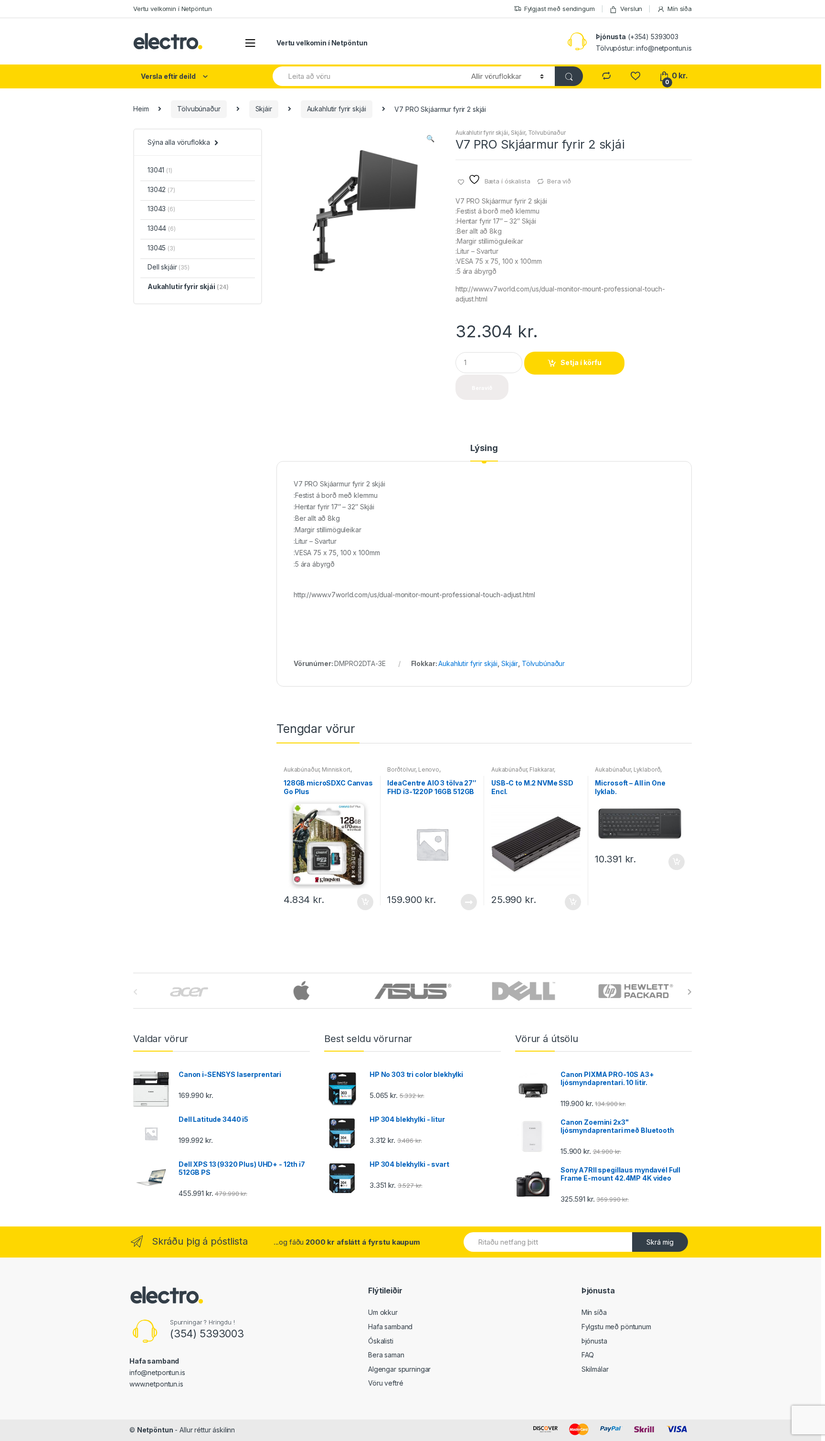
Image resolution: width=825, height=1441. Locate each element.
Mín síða (679, 8)
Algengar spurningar (399, 1369)
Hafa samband (390, 1327)
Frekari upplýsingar (468, 902)
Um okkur (383, 1312)
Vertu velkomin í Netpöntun (172, 8)
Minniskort (336, 769)
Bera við (559, 181)
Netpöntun (155, 1430)
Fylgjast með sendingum (559, 8)
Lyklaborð (647, 769)
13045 (161, 248)
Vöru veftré (385, 1383)
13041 (160, 170)
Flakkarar (541, 769)
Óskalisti (380, 1341)
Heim (140, 109)
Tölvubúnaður (198, 109)
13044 (162, 228)
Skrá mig (660, 1242)
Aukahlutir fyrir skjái (336, 109)
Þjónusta (594, 1341)
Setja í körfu (581, 362)
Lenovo (428, 769)
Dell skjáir (169, 267)
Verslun (631, 8)
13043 (161, 208)
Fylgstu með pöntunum (616, 1327)
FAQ (588, 1355)
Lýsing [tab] (483, 448)
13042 (161, 189)
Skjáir (263, 109)
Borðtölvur (401, 769)
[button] (430, 139)
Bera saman (386, 1355)
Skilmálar (595, 1369)
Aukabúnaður (301, 769)
